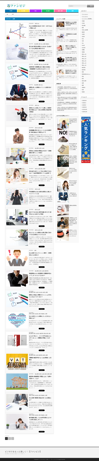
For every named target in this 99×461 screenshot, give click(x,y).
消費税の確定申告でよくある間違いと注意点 (40, 358)
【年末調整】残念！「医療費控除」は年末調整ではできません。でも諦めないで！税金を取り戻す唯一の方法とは (67, 104)
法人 (38, 23)
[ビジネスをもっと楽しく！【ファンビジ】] (16, 7)
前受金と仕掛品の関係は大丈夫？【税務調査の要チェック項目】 (40, 151)
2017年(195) (84, 109)
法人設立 (48, 10)
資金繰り (47, 43)
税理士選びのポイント (86, 74)
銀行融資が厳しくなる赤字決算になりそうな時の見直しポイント (40, 418)
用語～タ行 (84, 60)
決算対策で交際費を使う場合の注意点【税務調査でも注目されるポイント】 (39, 68)
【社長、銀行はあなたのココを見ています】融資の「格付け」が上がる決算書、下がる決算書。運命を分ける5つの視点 (67, 99)
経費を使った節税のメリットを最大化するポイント (40, 88)
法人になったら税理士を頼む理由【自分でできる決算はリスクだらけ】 (40, 233)
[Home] (8, 14)
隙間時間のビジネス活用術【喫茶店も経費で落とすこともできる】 (71, 24)
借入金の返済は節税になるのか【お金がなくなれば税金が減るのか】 (40, 47)
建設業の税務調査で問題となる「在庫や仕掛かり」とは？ (40, 377)
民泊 (83, 38)
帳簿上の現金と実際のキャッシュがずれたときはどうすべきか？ (40, 296)
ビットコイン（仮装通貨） (87, 18)
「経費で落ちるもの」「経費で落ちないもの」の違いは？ (73, 194)
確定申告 (46, 270)
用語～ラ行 (84, 65)
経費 (72, 10)
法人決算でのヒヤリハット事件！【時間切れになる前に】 (40, 254)
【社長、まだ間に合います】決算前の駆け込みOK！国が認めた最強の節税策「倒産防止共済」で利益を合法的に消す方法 (67, 109)
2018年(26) (84, 107)
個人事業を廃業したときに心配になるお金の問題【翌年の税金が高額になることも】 (71, 59)
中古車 (83, 23)
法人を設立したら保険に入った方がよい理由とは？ (40, 317)
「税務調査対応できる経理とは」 (71, 34)
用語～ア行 (84, 54)
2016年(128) (84, 111)
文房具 (83, 34)
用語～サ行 (84, 58)
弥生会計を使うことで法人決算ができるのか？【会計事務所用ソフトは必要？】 (40, 172)
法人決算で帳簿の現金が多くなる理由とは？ (40, 399)
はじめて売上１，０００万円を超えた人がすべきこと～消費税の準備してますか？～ (40, 338)
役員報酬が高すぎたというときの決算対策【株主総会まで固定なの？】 (40, 131)
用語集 (83, 51)
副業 (83, 27)
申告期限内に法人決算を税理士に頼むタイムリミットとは (40, 192)
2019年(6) (84, 104)
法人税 (44, 64)
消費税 (83, 49)
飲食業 (83, 91)
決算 (36, 23)
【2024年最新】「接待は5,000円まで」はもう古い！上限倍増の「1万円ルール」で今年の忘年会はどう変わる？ (67, 88)
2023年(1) (84, 102)
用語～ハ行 (84, 62)
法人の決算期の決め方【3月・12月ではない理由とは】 (40, 27)
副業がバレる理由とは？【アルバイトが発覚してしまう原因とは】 (71, 47)
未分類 (83, 36)
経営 (41, 127)
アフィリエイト (85, 14)
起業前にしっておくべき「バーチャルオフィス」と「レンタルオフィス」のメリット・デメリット (73, 233)
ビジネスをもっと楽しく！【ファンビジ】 (23, 452)
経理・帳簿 (60, 10)
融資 (83, 85)
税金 (36, 10)
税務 (83, 71)
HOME (11, 10)
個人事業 (23, 10)
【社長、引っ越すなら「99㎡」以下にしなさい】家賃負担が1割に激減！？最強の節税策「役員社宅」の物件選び (67, 93)
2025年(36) (84, 100)
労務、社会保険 (85, 29)
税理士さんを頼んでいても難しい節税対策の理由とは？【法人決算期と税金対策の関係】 (40, 109)
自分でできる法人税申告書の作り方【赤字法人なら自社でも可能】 (40, 213)
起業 (41, 229)
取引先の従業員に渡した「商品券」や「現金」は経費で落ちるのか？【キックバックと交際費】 (73, 146)
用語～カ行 (84, 56)
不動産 (83, 20)
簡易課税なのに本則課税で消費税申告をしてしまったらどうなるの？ (40, 274)
